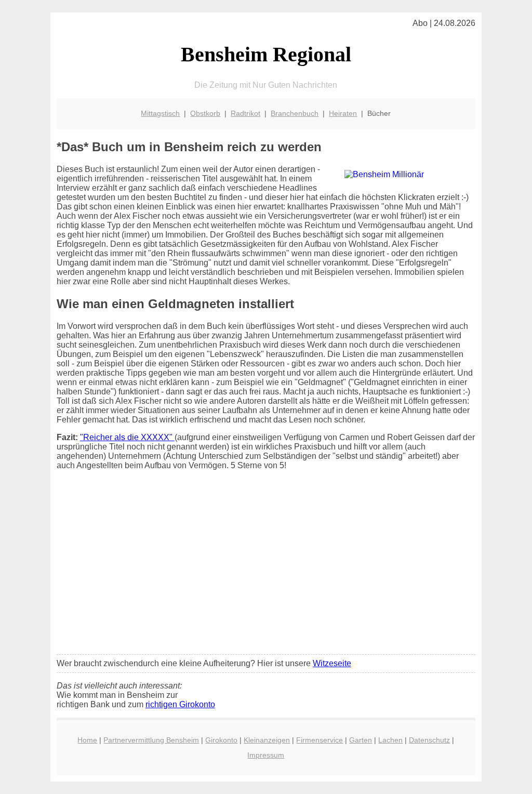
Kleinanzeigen (267, 740)
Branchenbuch (294, 113)
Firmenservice (319, 740)
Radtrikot (245, 113)
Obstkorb (205, 113)
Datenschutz (429, 740)
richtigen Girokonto (180, 704)
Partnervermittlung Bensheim (151, 740)
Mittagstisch (160, 113)
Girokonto (221, 740)
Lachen (390, 740)
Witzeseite (332, 663)
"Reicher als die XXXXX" (127, 437)
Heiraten (343, 113)
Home (87, 740)
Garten (360, 740)
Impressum (265, 755)
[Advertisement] (266, 569)
